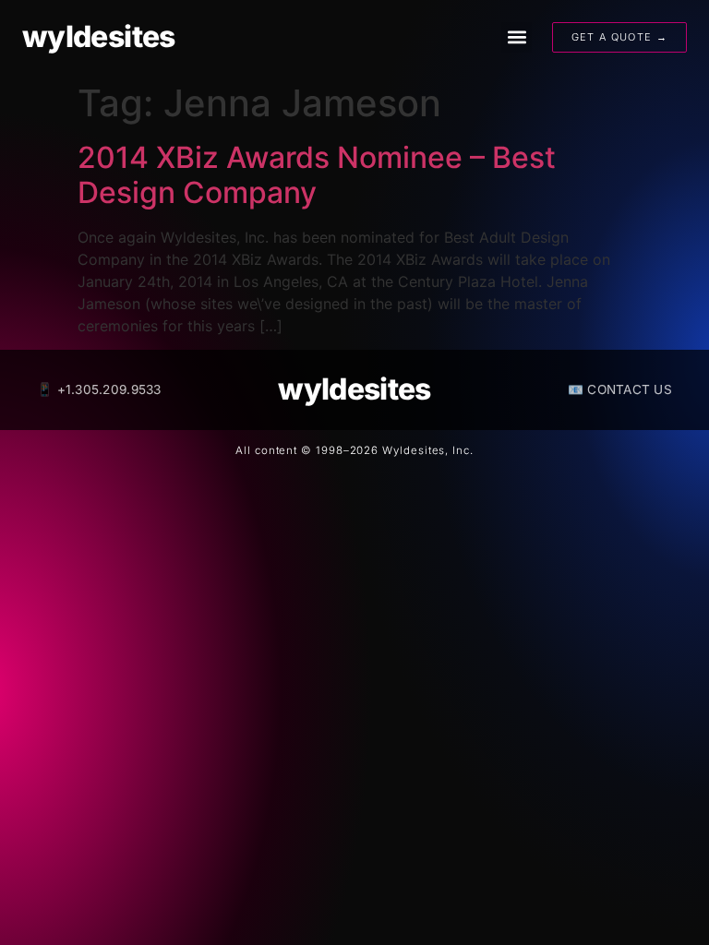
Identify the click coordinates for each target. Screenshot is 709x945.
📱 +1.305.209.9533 (99, 389)
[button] (516, 37)
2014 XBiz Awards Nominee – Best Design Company (317, 174)
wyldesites (98, 36)
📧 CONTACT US (620, 389)
